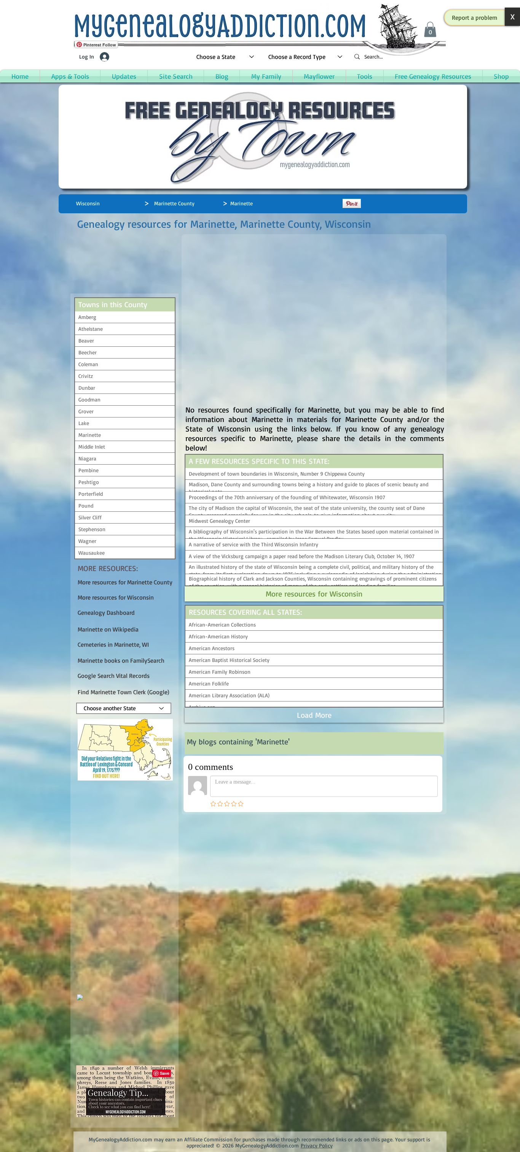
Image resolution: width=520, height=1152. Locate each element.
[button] (474, 17)
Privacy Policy (317, 1145)
